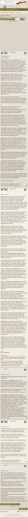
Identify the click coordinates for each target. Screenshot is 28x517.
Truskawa (19, 17)
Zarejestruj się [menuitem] (26, 7)
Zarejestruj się (15, 9)
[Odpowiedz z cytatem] (25, 53)
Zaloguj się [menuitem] (23, 7)
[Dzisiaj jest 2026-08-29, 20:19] (24, 12)
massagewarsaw (12, 52)
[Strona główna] (14, 2)
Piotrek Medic (23, 17)
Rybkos (5, 368)
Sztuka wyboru (5, 15)
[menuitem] (26, 12)
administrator (14, 17)
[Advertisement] (14, 37)
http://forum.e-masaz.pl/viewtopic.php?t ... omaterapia (13, 392)
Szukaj (3, 9)
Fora (5, 7)
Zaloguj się (9, 9)
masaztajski (8, 17)
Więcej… (2, 7)
